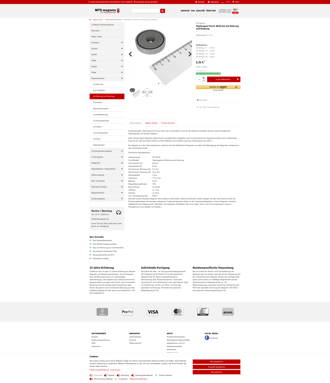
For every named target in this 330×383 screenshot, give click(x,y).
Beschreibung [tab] (135, 123)
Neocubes (95, 31)
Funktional (123, 379)
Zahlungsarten (135, 337)
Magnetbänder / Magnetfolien (103, 169)
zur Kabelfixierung (100, 115)
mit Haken (97, 127)
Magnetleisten (99, 145)
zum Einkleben (99, 90)
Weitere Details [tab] (151, 123)
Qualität (200, 11)
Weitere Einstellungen (138, 379)
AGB (93, 343)
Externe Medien (165, 375)
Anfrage (185, 11)
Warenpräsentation (101, 108)
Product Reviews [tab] (168, 123)
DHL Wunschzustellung (103, 379)
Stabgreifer (95, 163)
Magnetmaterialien (174, 346)
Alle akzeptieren (216, 362)
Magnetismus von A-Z (176, 343)
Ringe (93, 72)
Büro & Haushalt (98, 181)
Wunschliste (203, 100)
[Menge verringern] (203, 80)
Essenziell (98, 375)
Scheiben (95, 42)
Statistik (111, 375)
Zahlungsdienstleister (144, 375)
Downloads (171, 349)
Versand (132, 340)
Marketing (125, 375)
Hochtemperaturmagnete (101, 151)
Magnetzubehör (97, 193)
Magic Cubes (96, 37)
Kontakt (95, 337)
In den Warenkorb (223, 79)
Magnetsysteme (98, 19)
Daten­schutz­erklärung (100, 370)
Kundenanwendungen (176, 337)
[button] (218, 88)
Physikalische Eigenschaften (178, 340)
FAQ (193, 11)
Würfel (94, 54)
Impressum (96, 346)
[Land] (222, 2)
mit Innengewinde (100, 133)
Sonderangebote (98, 199)
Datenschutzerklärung (100, 340)
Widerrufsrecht (135, 343)
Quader (94, 49)
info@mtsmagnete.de (100, 219)
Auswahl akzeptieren (216, 367)
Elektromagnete (97, 175)
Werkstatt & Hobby (99, 187)
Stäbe (93, 60)
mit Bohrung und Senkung (113, 19)
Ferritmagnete (97, 157)
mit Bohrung (98, 84)
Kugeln (94, 66)
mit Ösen (97, 139)
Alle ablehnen (216, 372)
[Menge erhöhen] (203, 78)
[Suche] (162, 11)
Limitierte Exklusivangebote (102, 25)
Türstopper (97, 102)
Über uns (211, 11)
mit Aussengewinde (101, 121)
